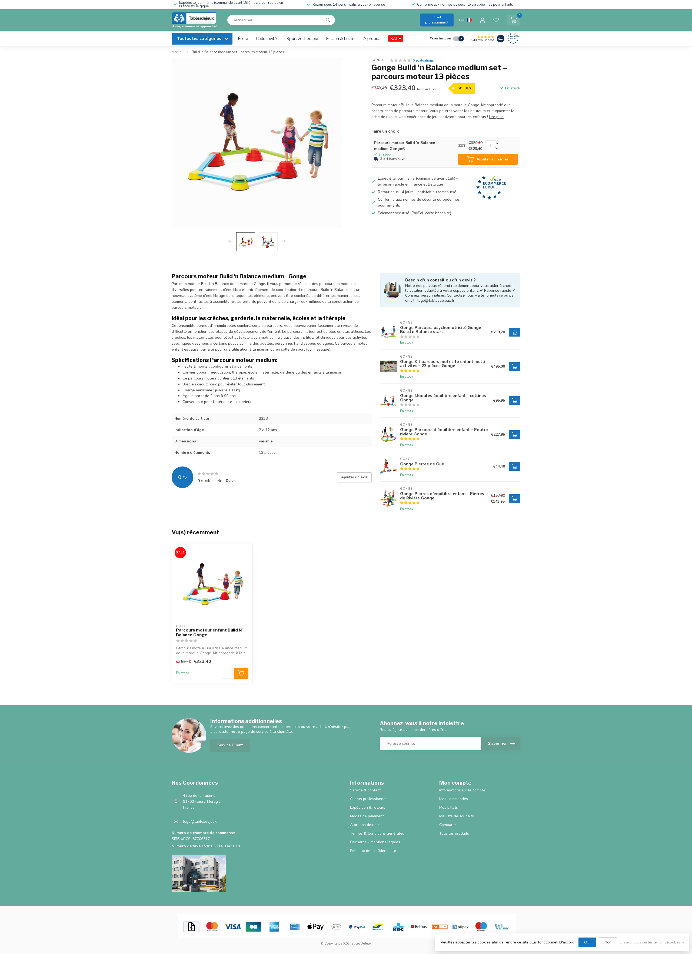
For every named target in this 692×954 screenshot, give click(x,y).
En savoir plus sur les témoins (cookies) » (652, 942)
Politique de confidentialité (373, 850)
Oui (587, 942)
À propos (371, 38)
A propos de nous (365, 824)
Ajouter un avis (354, 477)
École (243, 38)
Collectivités (267, 38)
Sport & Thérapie (302, 38)
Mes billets (448, 807)
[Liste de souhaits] (496, 20)
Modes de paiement (367, 816)
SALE (395, 38)
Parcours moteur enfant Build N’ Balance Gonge (209, 632)
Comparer (447, 824)
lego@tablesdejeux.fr (201, 821)
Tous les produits (454, 833)
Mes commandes (453, 798)
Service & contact (365, 790)
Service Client (230, 745)
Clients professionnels (369, 798)
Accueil (178, 52)
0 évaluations (423, 60)
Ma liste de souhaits (456, 816)
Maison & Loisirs (340, 38)
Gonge (377, 60)
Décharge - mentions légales (375, 842)
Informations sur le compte (462, 790)
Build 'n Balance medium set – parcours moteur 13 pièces (238, 52)
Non (607, 942)
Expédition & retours (367, 807)
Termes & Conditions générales (377, 833)
